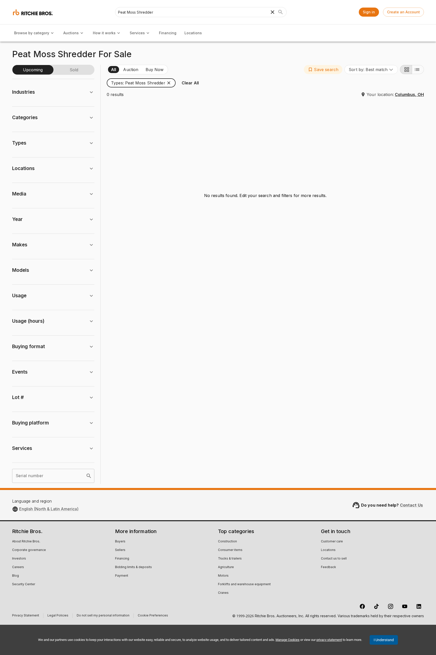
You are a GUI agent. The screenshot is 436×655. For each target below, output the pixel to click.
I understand (384, 640)
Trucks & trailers (230, 558)
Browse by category (31, 33)
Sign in (369, 12)
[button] (323, 69)
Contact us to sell (334, 558)
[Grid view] (406, 69)
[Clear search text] (272, 12)
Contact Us (411, 505)
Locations (193, 33)
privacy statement (329, 640)
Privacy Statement (25, 616)
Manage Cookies (287, 640)
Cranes (223, 593)
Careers (18, 567)
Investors (19, 558)
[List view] (418, 69)
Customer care (332, 541)
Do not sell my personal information (103, 616)
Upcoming (33, 69)
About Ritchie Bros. (26, 541)
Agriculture (226, 567)
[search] (89, 476)
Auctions (71, 33)
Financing (167, 33)
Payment (121, 576)
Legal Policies (57, 616)
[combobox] (371, 69)
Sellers (120, 550)
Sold (74, 69)
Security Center (23, 584)
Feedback (328, 567)
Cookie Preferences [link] (153, 615)
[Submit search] (281, 12)
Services (137, 33)
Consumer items (230, 550)
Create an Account (403, 12)
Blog (15, 576)
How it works (104, 33)
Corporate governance (29, 550)
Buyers (120, 541)
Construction (227, 541)
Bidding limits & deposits (133, 567)
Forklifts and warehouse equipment (244, 584)
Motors (223, 576)
